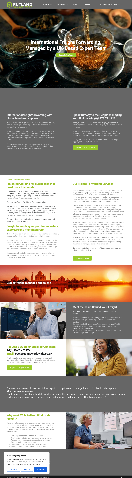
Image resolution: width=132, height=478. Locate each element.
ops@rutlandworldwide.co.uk (33, 353)
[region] (27, 463)
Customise (13, 469)
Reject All (27, 469)
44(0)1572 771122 (18, 350)
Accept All (40, 469)
